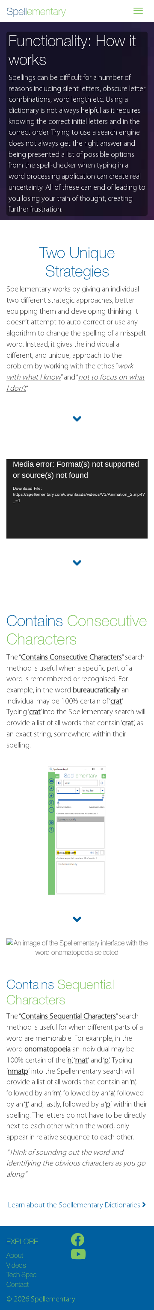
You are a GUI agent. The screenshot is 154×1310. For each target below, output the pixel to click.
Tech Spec (21, 1274)
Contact (17, 1284)
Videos (16, 1265)
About (14, 1255)
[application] (77, 499)
